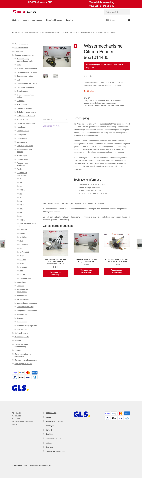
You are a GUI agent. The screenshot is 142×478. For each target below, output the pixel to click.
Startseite (15, 20)
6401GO (91, 105)
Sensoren (20, 286)
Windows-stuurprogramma (27, 325)
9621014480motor (117, 105)
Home (17, 32)
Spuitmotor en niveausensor (22, 290)
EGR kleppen (22, 104)
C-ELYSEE (23, 233)
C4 (21, 248)
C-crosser (23, 229)
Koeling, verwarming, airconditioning (23, 345)
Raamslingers (22, 155)
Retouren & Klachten (54, 20)
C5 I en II (23, 259)
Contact (49, 430)
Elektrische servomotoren (26, 112)
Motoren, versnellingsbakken (26, 360)
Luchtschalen (22, 138)
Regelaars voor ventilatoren (22, 164)
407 (21, 216)
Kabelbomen (22, 127)
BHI (18, 80)
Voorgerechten (22, 314)
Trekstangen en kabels (23, 364)
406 (21, 212)
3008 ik (22, 190)
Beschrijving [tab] (47, 119)
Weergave (20, 318)
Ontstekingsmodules (25, 146)
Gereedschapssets (22, 337)
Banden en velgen (21, 44)
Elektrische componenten (29, 32)
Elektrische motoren (24, 108)
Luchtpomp (21, 134)
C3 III (21, 241)
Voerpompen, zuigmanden (27, 310)
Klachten (49, 434)
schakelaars (21, 282)
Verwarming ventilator (25, 307)
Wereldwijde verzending (55, 451)
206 (21, 182)
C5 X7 (22, 263)
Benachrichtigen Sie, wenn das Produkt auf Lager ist (104, 66)
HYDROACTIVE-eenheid (26, 123)
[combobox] (117, 12)
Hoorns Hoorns (23, 119)
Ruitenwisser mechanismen (49, 32)
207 (21, 186)
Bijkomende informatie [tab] (51, 126)
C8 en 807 (23, 267)
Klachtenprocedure (53, 438)
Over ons (49, 447)
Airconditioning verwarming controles (25, 60)
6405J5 (97, 105)
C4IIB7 (22, 256)
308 (21, 201)
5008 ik (22, 220)
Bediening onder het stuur (27, 72)
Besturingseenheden (25, 76)
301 (21, 193)
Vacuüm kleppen (23, 299)
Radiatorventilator (24, 159)
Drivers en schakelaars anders (25, 96)
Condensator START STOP (27, 83)
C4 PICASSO (24, 252)
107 (21, 178)
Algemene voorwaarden (32, 20)
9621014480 (105, 105)
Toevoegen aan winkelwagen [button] (55, 273)
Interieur (18, 340)
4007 (21, 208)
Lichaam (18, 350)
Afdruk (48, 417)
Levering (69, 20)
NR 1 (21, 271)
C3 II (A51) (23, 237)
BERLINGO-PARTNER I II (70, 32)
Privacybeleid (51, 412)
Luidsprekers (22, 142)
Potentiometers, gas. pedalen (25, 150)
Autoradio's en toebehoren (27, 68)
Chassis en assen (21, 47)
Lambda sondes (23, 131)
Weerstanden (22, 322)
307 (21, 197)
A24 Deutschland (20, 465)
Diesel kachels (22, 91)
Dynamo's (20, 101)
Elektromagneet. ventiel (26, 116)
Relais (19, 169)
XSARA (22, 274)
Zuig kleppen (22, 329)
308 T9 (22, 205)
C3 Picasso (24, 244)
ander (19, 65)
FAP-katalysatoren (21, 333)
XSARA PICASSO (26, 278)
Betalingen (50, 425)
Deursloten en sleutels (25, 87)
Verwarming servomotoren (27, 303)
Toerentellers (22, 295)
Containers (19, 51)
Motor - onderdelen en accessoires (23, 355)
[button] (75, 46)
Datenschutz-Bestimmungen (40, 465)
